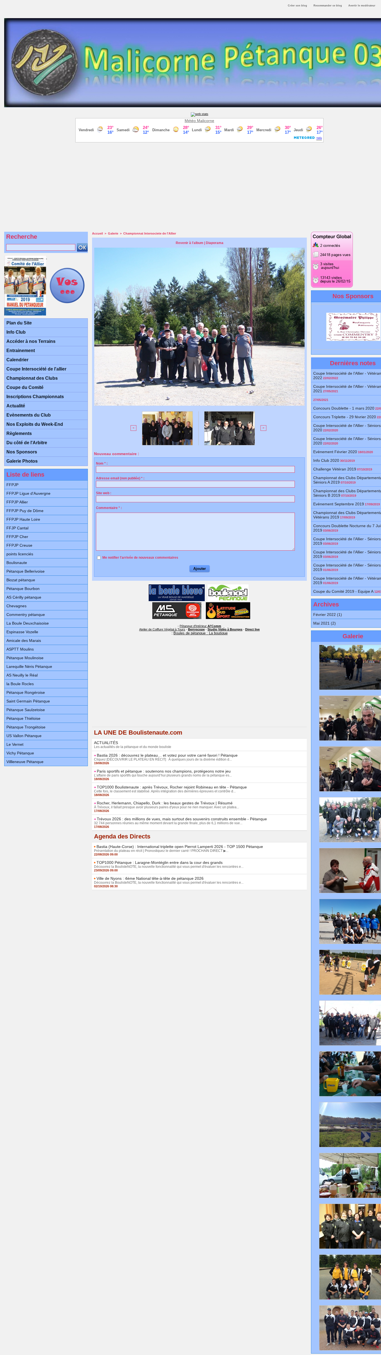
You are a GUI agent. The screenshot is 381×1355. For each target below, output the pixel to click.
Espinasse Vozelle (22, 632)
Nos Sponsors (21, 452)
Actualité (15, 405)
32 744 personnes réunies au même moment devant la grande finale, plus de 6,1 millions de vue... (168, 823)
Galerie (113, 233)
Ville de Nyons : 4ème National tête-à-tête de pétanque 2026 (150, 878)
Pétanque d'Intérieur (200, 626)
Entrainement (20, 350)
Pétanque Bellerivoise (25, 571)
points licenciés (19, 554)
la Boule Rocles (20, 684)
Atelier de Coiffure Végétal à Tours (162, 629)
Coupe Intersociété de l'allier (36, 369)
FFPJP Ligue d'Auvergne (28, 493)
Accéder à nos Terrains (31, 341)
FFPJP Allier (17, 502)
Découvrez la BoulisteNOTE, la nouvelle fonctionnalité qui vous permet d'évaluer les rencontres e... (168, 867)
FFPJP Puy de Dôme (25, 510)
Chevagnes (16, 606)
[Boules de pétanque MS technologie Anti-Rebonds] (176, 604)
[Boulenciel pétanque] (228, 586)
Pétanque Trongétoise (25, 727)
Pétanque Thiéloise (23, 718)
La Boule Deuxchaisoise (27, 623)
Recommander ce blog (328, 5)
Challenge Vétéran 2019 (334, 469)
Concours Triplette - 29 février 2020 (344, 417)
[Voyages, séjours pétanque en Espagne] (228, 604)
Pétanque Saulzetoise (25, 710)
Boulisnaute (16, 562)
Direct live (252, 629)
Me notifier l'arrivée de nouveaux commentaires (140, 558)
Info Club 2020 (326, 460)
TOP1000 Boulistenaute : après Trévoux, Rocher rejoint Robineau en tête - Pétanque (172, 787)
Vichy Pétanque (20, 753)
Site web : (103, 493)
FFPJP (12, 484)
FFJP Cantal (17, 528)
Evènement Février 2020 (335, 452)
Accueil (97, 233)
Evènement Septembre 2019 (338, 504)
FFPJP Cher (17, 536)
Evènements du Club (28, 415)
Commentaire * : (109, 508)
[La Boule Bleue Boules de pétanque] (177, 586)
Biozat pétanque (20, 580)
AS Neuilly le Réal (22, 675)
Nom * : (102, 463)
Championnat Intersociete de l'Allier (149, 233)
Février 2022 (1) (327, 614)
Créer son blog (297, 5)
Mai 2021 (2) (324, 623)
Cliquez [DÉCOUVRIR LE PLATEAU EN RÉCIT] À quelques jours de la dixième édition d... (163, 759)
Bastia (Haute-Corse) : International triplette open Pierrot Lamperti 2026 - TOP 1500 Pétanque (180, 846)
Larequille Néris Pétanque (29, 666)
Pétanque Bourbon (23, 588)
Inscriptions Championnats (35, 396)
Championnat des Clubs (32, 378)
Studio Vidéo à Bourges (225, 629)
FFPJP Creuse (19, 545)
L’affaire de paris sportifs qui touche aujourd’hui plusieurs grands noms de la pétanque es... (163, 775)
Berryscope (196, 629)
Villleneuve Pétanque (25, 761)
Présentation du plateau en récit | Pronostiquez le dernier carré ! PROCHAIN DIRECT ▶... (161, 851)
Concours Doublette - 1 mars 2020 (343, 408)
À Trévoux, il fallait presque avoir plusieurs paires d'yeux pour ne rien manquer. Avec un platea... (166, 807)
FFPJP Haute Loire (23, 519)
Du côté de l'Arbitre (26, 442)
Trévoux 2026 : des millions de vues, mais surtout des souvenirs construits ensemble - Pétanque (182, 819)
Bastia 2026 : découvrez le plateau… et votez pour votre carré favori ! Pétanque (167, 755)
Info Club (16, 332)
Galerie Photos (22, 461)
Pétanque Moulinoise (25, 658)
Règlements (19, 433)
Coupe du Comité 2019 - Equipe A (343, 591)
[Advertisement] (199, 186)
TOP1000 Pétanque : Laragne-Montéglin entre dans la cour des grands (160, 862)
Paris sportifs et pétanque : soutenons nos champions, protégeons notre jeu (164, 771)
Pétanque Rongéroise (25, 692)
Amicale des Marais (23, 640)
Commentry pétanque (25, 614)
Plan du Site (19, 323)
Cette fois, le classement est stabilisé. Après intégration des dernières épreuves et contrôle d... (165, 791)
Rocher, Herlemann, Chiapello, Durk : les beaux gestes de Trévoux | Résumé (165, 803)
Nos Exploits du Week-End (34, 424)
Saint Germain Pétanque (28, 701)
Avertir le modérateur (361, 5)
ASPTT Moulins (20, 649)
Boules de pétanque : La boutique (200, 633)
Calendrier (17, 359)
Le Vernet (14, 744)
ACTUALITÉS (106, 742)
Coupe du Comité (25, 387)
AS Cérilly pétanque (23, 597)
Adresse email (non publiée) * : (120, 478)
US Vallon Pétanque (24, 735)
